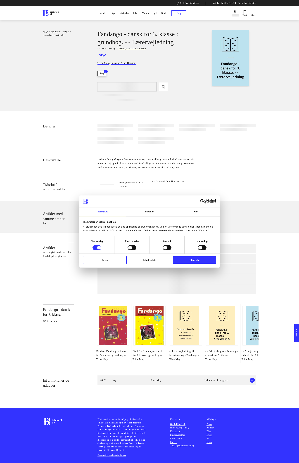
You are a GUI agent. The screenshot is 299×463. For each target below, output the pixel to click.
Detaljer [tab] (149, 211)
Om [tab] (196, 211)
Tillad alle (194, 260)
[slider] (230, 58)
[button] (176, 380)
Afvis (105, 260)
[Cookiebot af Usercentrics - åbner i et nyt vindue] (202, 201)
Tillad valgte (149, 260)
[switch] (132, 247)
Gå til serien (50, 321)
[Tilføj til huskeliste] (163, 86)
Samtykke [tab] (102, 211)
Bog (102, 73)
